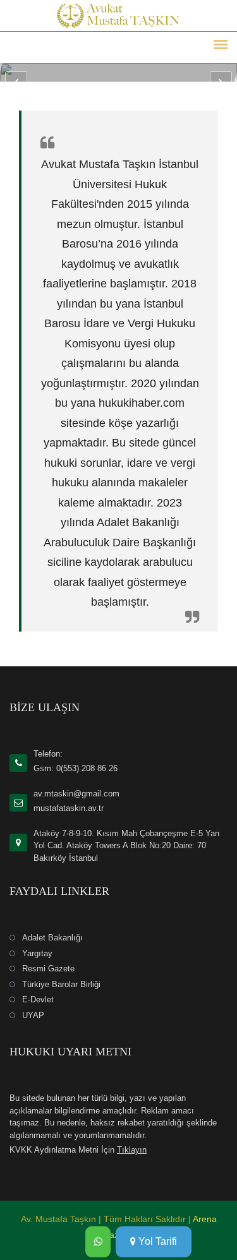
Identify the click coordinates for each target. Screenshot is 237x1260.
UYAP (33, 1015)
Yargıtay (37, 953)
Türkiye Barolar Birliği (61, 984)
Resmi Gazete (48, 968)
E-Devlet (38, 999)
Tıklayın (132, 1150)
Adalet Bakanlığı (52, 937)
